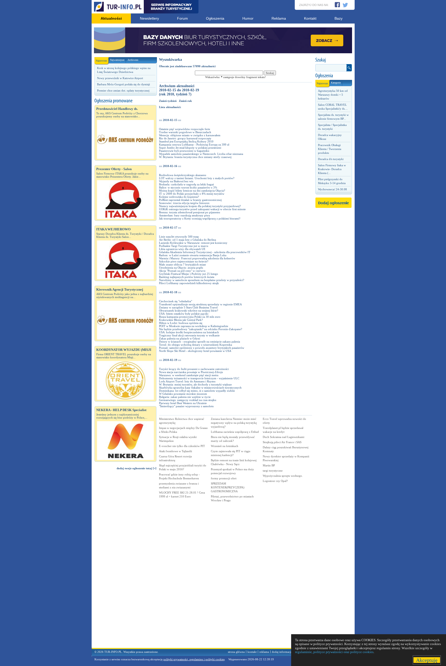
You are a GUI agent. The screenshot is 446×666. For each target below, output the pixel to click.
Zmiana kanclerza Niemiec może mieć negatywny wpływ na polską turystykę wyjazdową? (234, 422)
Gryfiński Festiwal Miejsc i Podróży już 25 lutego (188, 273)
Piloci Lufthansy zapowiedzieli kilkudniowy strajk (189, 283)
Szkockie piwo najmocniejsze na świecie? (183, 261)
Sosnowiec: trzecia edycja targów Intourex (184, 203)
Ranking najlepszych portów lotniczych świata (186, 276)
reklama (264, 651)
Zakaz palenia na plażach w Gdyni (179, 338)
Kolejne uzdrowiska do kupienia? (179, 196)
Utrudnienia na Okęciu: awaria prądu (181, 267)
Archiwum (133, 59)
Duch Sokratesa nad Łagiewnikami (283, 436)
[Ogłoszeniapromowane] (125, 100)
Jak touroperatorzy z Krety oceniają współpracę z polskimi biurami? (199, 218)
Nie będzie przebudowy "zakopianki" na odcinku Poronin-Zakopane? (200, 329)
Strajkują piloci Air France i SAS (282, 442)
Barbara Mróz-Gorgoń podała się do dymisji (123, 84)
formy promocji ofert (223, 478)
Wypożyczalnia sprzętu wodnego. (283, 475)
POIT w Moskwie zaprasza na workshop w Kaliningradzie (193, 326)
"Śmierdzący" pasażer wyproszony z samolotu (186, 406)
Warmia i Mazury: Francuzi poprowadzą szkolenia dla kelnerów (197, 258)
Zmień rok (185, 100)
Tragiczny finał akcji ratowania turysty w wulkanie (189, 335)
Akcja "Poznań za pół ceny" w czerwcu (182, 270)
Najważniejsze (117, 59)
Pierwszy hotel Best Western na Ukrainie (183, 403)
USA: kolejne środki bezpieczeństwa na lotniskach (189, 332)
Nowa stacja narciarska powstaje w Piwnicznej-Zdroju (191, 372)
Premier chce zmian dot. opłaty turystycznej (123, 90)
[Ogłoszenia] (333, 75)
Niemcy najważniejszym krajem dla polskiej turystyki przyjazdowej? (200, 206)
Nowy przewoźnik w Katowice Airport (120, 78)
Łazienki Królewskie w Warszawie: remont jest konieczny (193, 242)
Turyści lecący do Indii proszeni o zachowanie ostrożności (194, 368)
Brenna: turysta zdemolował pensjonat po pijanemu (189, 212)
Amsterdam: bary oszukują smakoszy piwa (184, 215)
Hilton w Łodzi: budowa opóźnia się (180, 322)
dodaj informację (282, 651)
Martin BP (269, 465)
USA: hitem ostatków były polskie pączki (183, 313)
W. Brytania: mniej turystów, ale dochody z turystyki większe (195, 384)
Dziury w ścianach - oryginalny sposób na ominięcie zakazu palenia (199, 341)
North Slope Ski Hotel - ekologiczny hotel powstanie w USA (195, 350)
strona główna (236, 651)
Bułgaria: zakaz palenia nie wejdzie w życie (185, 396)
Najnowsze (101, 60)
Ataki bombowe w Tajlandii (175, 451)
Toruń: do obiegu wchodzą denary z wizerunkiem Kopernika (195, 344)
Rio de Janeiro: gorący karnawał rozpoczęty (185, 138)
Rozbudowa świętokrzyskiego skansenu (182, 175)
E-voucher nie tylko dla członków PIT (182, 446)
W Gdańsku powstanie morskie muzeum (183, 393)
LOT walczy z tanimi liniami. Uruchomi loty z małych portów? (196, 178)
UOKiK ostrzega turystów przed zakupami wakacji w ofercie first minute (202, 209)
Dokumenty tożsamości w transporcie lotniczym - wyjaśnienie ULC (199, 378)
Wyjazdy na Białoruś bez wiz (176, 181)
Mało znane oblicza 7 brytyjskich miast (182, 264)
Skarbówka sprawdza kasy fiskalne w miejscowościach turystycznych (200, 387)
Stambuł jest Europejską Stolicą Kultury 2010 (186, 141)
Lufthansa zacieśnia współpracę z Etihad (235, 431)
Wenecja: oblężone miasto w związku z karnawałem (189, 135)
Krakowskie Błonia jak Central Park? (181, 319)
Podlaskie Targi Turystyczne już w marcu (183, 245)
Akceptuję (426, 660)
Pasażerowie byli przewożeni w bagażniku (184, 150)
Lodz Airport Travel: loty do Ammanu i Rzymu (187, 381)
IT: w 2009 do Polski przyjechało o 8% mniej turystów (191, 193)
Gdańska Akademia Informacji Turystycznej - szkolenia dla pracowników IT (204, 252)
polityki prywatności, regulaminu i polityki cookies (194, 659)
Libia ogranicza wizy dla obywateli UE (182, 249)
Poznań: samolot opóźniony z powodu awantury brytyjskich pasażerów (201, 347)
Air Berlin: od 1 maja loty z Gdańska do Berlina (187, 239)
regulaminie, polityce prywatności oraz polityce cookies (334, 652)
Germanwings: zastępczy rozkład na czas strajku (187, 400)
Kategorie (336, 82)
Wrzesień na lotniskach (224, 446)
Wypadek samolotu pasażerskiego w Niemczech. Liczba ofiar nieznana (201, 153)
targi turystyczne (273, 470)
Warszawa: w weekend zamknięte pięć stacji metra (188, 375)
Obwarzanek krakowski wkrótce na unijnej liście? (188, 310)
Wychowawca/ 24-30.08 (332, 189)
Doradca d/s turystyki (331, 159)
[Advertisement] (125, 561)
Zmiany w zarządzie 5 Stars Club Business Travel (188, 307)
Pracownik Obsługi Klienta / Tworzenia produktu (329, 148)
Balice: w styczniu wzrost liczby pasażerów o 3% (188, 187)
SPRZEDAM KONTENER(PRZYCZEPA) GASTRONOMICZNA (227, 487)
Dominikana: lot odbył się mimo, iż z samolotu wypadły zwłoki (197, 390)
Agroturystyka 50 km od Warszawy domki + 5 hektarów (333, 94)
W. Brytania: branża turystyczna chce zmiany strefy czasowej (195, 156)
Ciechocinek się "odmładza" (175, 301)
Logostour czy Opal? (275, 480)
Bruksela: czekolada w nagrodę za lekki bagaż (186, 184)
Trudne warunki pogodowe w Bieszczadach (185, 132)
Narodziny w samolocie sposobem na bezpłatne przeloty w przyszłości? (201, 280)
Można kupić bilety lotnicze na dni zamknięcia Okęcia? (192, 190)
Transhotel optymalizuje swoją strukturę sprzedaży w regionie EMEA (200, 304)
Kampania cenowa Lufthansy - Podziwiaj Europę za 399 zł (194, 144)
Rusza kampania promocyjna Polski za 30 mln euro (189, 316)
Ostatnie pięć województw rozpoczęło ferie (184, 129)
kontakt (252, 651)
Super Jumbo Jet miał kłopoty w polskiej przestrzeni (190, 147)
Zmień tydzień (168, 100)
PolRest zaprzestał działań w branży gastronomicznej (190, 199)
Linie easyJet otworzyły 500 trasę (179, 236)
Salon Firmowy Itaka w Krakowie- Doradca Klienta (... (332, 169)
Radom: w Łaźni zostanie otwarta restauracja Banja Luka (192, 255)
